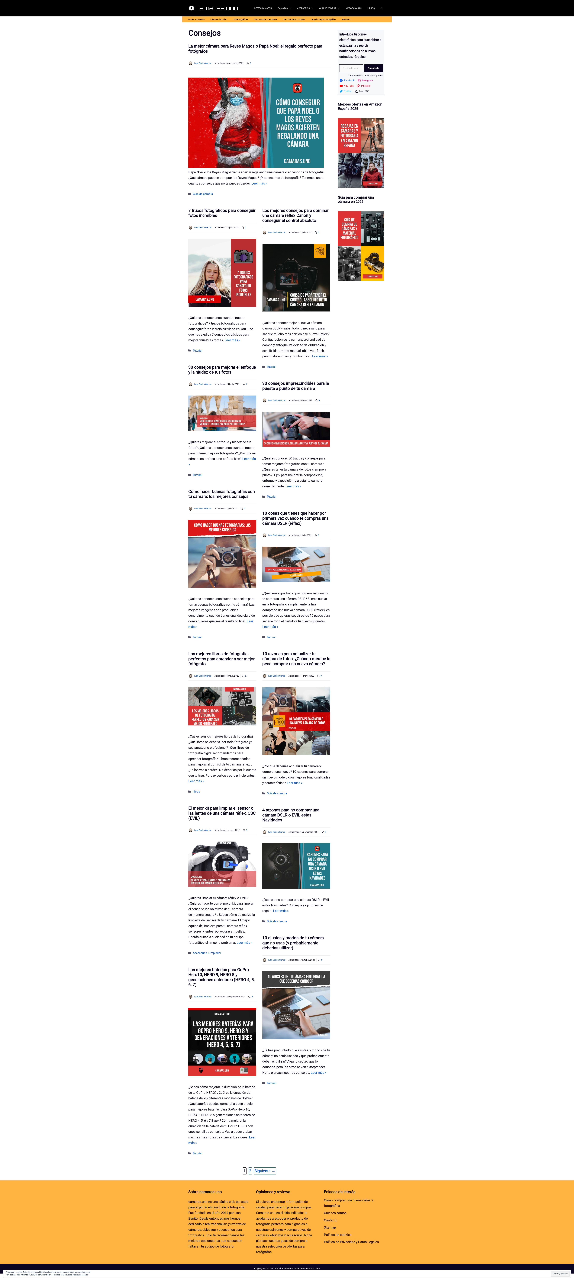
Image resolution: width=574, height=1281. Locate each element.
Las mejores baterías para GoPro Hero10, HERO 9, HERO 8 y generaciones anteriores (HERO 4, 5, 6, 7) (221, 977)
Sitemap (330, 1227)
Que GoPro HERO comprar (294, 19)
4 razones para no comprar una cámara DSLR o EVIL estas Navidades (290, 814)
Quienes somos (335, 1213)
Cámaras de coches (218, 19)
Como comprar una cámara (265, 19)
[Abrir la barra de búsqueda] (382, 8)
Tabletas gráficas (240, 19)
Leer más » (259, 183)
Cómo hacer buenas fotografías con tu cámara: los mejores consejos (221, 494)
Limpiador (214, 953)
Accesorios (303, 8)
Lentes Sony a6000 (196, 19)
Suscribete (373, 68)
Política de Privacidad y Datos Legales (351, 1242)
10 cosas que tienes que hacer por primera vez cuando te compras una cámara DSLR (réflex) (295, 518)
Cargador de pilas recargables (323, 19)
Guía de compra (327, 8)
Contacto (330, 1220)
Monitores (346, 19)
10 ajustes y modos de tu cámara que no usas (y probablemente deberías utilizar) (293, 942)
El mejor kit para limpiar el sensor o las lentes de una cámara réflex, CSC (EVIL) (222, 813)
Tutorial (197, 350)
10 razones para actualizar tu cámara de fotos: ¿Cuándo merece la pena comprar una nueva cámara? (296, 658)
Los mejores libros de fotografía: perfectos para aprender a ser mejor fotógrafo (221, 658)
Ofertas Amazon (263, 8)
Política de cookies (337, 1235)
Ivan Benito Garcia (202, 63)
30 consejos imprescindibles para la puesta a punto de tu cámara (295, 386)
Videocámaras (353, 8)
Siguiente (265, 1171)
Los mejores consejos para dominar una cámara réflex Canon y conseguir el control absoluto (295, 215)
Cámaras (283, 8)
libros (196, 791)
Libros (371, 8)
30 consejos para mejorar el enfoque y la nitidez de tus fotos (222, 370)
